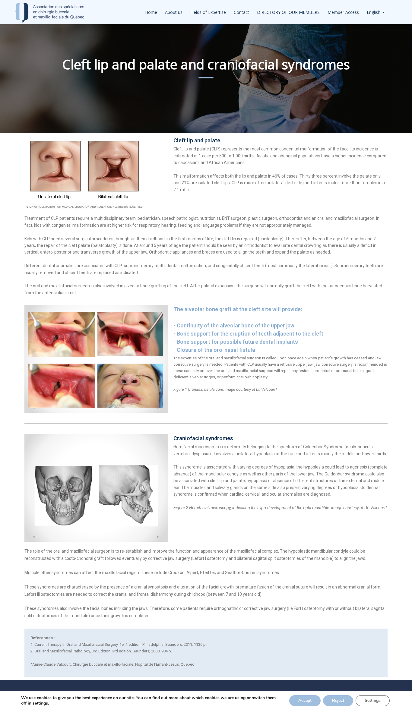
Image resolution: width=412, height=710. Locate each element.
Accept (305, 700)
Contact (241, 12)
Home (151, 12)
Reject (338, 700)
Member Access (343, 12)
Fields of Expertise (208, 12)
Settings (373, 700)
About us (173, 12)
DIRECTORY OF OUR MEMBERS (288, 12)
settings (40, 703)
